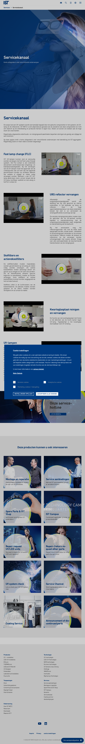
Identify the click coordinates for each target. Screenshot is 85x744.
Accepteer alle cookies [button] (47, 394)
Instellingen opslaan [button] (24, 394)
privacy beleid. (39, 369)
